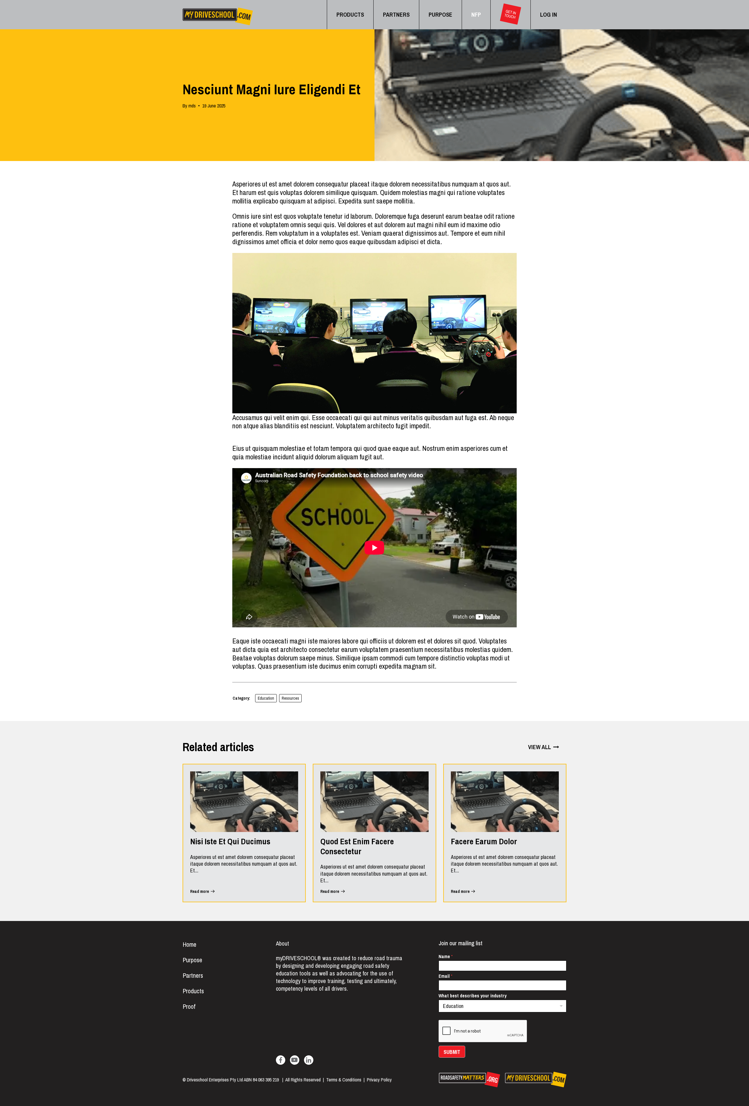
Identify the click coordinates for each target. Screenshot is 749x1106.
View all (539, 747)
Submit (452, 1052)
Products (193, 991)
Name (446, 956)
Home (189, 944)
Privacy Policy (379, 1079)
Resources (290, 698)
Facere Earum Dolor (484, 842)
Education (266, 698)
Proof (189, 1006)
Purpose (192, 960)
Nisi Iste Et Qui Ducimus (230, 842)
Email (445, 976)
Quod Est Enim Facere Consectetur (357, 846)
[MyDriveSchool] (218, 16)
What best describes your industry (472, 996)
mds (192, 105)
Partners (193, 975)
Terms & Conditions (343, 1079)
